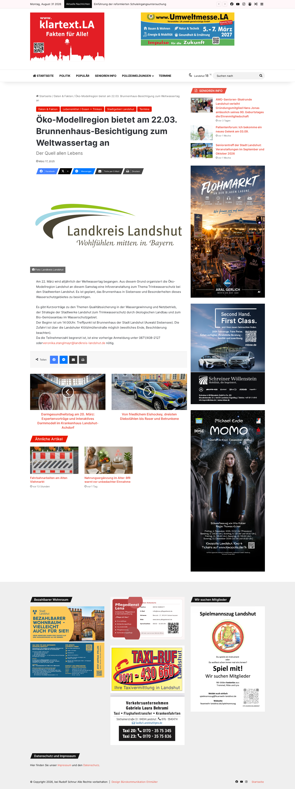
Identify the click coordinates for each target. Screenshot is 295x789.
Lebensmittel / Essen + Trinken (82, 109)
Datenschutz (91, 765)
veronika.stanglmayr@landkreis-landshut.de (74, 343)
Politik (64, 75)
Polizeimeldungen (136, 75)
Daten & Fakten (63, 96)
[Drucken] (83, 360)
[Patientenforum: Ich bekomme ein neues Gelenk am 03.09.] (202, 132)
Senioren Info (105, 75)
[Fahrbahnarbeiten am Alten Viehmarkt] (54, 460)
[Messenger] (64, 360)
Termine (165, 75)
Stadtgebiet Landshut (120, 109)
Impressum (64, 765)
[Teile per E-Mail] (73, 360)
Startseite (45, 75)
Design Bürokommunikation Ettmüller (135, 781)
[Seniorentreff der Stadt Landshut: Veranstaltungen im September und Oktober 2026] (202, 150)
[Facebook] (54, 360)
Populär (82, 75)
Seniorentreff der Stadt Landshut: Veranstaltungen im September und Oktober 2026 (240, 149)
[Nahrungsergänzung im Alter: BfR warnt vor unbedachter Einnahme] (108, 460)
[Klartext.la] (67, 36)
